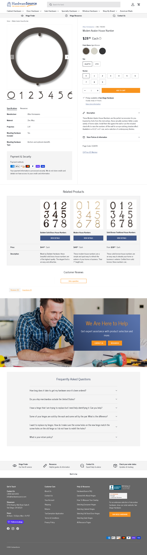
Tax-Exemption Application (54, 513)
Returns (47, 508)
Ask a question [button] (74, 281)
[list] (39, 56)
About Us (48, 491)
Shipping (48, 504)
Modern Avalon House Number (20, 21)
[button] (138, 4)
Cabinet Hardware (14, 11)
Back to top (73, 474)
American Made (126, 11)
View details (55, 238)
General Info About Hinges (86, 495)
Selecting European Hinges (86, 504)
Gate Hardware (50, 11)
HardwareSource (15, 547)
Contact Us (99, 343)
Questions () (27, 289)
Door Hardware (33, 11)
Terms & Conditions (52, 517)
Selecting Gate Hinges (85, 517)
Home (8, 21)
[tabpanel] (39, 129)
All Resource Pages (84, 522)
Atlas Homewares (88, 26)
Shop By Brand (109, 11)
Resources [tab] (24, 108)
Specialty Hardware (69, 11)
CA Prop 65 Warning (90, 152)
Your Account (49, 500)
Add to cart (120, 90)
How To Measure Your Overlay (87, 500)
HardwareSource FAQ (84, 491)
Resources (115, 343)
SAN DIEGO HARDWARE (120, 514)
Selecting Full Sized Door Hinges (88, 513)
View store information (93, 104)
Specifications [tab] (12, 108)
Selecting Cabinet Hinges (86, 508)
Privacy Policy (50, 522)
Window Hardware (90, 11)
